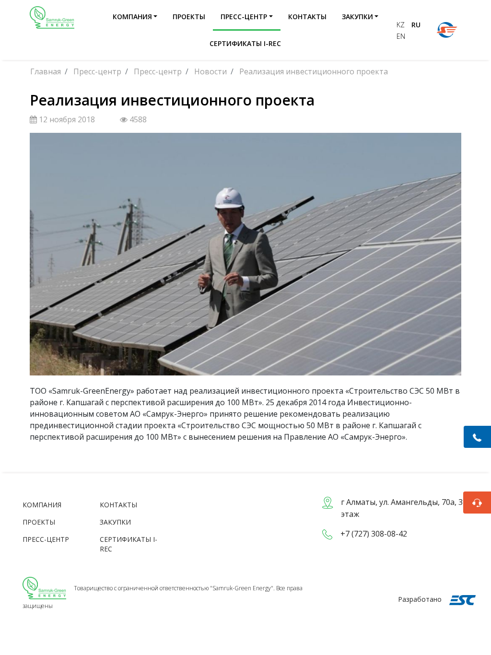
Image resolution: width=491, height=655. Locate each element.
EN (401, 36)
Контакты (307, 16)
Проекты (189, 16)
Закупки (357, 16)
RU (416, 24)
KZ (402, 24)
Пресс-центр (244, 16)
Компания (132, 16)
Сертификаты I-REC (245, 43)
